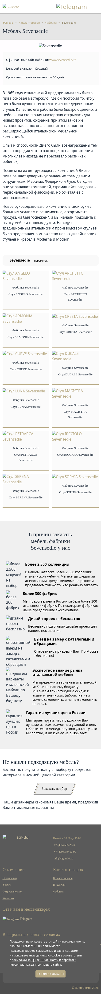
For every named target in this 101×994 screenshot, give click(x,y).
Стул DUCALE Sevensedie (75, 374)
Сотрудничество (12, 891)
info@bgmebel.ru (63, 858)
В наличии (59, 884)
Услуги (7, 884)
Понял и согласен (50, 974)
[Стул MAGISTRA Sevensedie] (75, 393)
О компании (10, 878)
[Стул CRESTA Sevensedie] (75, 316)
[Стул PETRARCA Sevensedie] (26, 436)
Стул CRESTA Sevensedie (75, 332)
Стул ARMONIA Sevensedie (26, 337)
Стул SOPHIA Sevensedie (75, 492)
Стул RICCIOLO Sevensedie (75, 454)
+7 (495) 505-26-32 (65, 845)
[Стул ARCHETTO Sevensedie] (75, 275)
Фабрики (58, 891)
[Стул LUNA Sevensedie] (24, 390)
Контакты (8, 898)
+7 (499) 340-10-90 (65, 851)
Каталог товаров (63, 878)
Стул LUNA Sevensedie (26, 406)
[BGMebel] (11, 6)
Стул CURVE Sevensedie (26, 369)
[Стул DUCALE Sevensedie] (75, 355)
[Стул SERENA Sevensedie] (26, 478)
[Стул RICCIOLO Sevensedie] (75, 436)
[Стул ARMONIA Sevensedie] (26, 318)
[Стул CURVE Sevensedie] (25, 353)
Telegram (25, 919)
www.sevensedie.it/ (62, 60)
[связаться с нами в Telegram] (71, 7)
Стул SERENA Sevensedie (26, 497)
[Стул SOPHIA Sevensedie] (75, 476)
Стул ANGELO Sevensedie (25, 294)
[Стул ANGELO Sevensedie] (26, 275)
